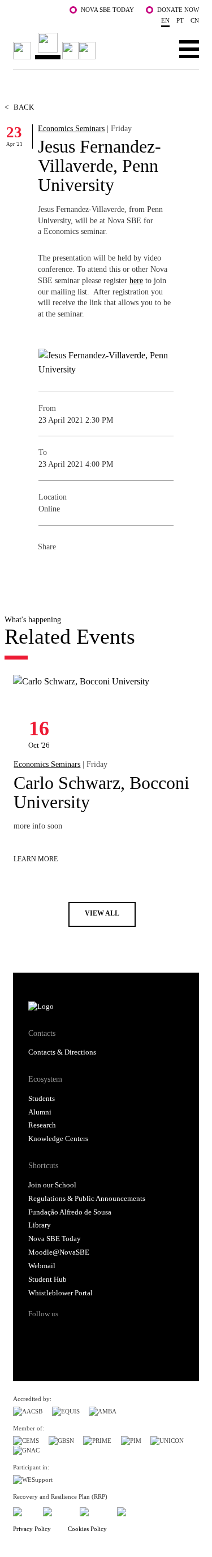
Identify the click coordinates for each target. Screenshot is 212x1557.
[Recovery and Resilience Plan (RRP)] (57, 1509)
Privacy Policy (32, 1528)
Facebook (47, 571)
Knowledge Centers (58, 1139)
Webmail (41, 1266)
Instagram (80, 1334)
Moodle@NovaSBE (58, 1252)
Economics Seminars (71, 128)
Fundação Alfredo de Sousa (69, 1212)
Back (19, 107)
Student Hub (47, 1279)
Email (115, 571)
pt (180, 20)
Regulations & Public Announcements (86, 1199)
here (136, 280)
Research (42, 1125)
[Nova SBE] (56, 46)
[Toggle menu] (189, 48)
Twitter (69, 571)
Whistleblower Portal (60, 1293)
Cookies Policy (87, 1528)
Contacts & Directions (62, 1052)
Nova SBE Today (107, 9)
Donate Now (178, 9)
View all (102, 913)
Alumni (39, 1112)
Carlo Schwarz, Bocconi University (101, 792)
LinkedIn (92, 571)
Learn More (36, 859)
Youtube (122, 1334)
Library (39, 1225)
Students (41, 1099)
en (165, 20)
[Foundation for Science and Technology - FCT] (23, 1509)
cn (195, 20)
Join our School (52, 1185)
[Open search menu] (154, 48)
